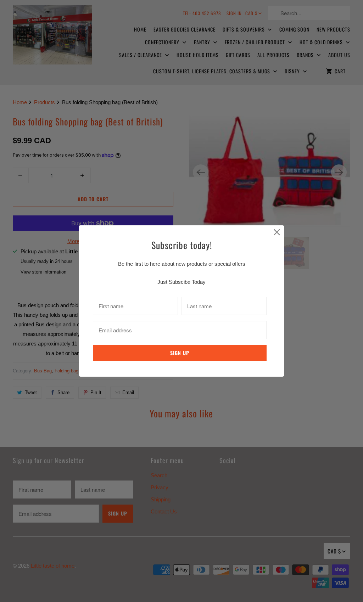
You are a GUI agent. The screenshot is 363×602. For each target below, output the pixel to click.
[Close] (277, 232)
